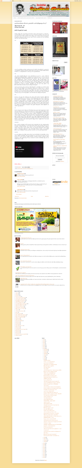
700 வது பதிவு (17, 331)
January (45, 441)
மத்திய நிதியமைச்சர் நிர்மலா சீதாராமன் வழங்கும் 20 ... (52, 381)
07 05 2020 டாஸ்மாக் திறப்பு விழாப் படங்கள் (50, 389)
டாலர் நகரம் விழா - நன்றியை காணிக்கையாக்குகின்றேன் (57, 123)
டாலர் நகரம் (17, 309)
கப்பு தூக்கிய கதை (56, 106)
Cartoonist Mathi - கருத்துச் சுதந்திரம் (49, 400)
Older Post (47, 196)
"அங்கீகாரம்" (50, 17)
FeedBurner (62, 161)
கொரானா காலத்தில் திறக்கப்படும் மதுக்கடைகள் (51, 392)
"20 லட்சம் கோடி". (46, 385)
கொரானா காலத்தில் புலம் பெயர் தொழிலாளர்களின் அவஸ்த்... (52, 388)
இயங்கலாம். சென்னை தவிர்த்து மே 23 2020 (50, 371)
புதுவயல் (16, 312)
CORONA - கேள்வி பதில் (47, 378)
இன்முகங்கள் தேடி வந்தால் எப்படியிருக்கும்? (50, 434)
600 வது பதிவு (17, 330)
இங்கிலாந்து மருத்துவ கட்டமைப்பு (48, 407)
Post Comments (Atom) (23, 198)
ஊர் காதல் (21, 243)
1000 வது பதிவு (17, 319)
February (45, 440)
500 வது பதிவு (17, 326)
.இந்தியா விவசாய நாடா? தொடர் (20, 308)
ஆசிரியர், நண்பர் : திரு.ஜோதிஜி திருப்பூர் (49, 372)
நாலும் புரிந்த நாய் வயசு (23, 278)
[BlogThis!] (26, 167)
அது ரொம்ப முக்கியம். (47, 402)
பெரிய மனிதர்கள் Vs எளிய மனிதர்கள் (58, 117)
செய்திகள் (17, 295)
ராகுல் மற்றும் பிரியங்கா (47, 367)
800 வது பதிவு (17, 332)
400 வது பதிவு (17, 323)
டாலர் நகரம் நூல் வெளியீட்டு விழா (20, 297)
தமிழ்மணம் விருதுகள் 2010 (19, 317)
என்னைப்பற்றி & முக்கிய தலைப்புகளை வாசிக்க (26, 17)
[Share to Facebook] (28, 167)
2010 (44, 455)
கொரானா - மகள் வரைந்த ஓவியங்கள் (49, 361)
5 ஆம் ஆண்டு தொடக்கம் (19, 325)
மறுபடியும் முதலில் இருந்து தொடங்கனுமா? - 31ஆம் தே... (52, 382)
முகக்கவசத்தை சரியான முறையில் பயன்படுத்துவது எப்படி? (52, 431)
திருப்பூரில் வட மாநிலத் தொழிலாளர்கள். (49, 425)
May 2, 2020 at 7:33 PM (21, 186)
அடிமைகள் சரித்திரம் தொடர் (19, 302)
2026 (44, 339)
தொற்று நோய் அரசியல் (47, 360)
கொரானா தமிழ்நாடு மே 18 (48, 379)
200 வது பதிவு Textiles (18, 320)
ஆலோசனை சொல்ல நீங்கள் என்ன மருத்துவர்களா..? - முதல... (53, 428)
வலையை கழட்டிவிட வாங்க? (57, 128)
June (45, 357)
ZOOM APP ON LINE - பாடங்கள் (49, 417)
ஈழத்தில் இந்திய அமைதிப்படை (19, 301)
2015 (44, 448)
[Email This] (24, 167)
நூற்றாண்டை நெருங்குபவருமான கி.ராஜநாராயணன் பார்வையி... (53, 421)
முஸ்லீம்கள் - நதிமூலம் (56, 112)
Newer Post (17, 196)
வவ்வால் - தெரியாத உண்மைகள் (25, 255)
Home (15, 17)
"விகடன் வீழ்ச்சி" (46, 368)
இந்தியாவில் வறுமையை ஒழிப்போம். (49, 365)
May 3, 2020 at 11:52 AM (21, 192)
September (46, 353)
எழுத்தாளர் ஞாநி (17, 335)
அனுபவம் (16, 292)
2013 (44, 451)
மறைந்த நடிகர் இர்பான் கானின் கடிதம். (49, 374)
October (45, 352)
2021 (44, 346)
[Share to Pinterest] (29, 167)
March (45, 438)
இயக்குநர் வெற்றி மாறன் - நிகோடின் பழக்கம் (50, 375)
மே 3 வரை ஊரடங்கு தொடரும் (48, 427)
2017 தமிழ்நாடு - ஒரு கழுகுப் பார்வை (25, 266)
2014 (44, 450)
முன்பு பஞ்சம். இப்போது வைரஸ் (48, 409)
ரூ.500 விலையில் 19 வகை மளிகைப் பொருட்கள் (51, 420)
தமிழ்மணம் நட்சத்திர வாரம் (19, 306)
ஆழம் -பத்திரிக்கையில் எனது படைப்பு (20, 314)
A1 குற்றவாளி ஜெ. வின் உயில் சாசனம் (25, 237)
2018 (44, 444)
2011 (44, 454)
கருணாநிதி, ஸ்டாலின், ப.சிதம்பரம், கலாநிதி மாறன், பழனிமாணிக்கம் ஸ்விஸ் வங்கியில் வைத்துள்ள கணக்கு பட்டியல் (37, 284)
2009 (44, 457)
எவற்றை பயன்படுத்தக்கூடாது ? (48, 396)
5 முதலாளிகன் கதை (18, 313)
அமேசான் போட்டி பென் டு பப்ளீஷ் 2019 (21, 334)
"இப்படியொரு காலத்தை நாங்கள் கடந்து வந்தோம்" (51, 414)
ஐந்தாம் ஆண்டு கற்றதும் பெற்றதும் (20, 315)
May (44, 359)
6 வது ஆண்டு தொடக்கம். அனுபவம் (20, 329)
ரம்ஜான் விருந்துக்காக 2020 (48, 403)
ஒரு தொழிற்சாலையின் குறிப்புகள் (20, 300)
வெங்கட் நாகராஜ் (19, 179)
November (45, 350)
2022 (44, 345)
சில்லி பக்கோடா (46, 432)
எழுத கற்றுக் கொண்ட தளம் (41, 17)
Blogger (45, 460)
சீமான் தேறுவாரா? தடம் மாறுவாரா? (58, 101)
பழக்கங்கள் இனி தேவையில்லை (48, 399)
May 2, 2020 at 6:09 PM (21, 176)
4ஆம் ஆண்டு (17, 324)
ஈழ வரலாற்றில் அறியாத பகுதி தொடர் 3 (21, 303)
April (45, 437)
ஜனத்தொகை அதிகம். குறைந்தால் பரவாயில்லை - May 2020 (52, 393)
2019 (44, 443)
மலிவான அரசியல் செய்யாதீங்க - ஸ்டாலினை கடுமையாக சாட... (53, 416)
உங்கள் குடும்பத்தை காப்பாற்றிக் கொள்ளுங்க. (50, 395)
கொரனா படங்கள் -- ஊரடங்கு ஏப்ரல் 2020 (50, 418)
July (44, 356)
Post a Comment (18, 194)
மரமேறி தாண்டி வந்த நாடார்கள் (24, 249)
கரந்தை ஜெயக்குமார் (20, 189)
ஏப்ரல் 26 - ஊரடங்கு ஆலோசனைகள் (49, 410)
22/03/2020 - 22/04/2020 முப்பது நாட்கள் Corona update (52, 424)
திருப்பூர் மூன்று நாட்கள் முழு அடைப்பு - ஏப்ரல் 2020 (51, 413)
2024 (44, 342)
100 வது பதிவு (17, 318)
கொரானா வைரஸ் (19, 168)
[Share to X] (27, 167)
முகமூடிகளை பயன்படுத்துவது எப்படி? (28, 168)
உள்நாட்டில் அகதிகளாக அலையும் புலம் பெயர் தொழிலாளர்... (52, 386)
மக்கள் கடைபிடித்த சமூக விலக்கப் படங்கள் (50, 411)
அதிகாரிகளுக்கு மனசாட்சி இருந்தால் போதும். (50, 364)
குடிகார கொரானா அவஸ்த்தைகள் (48, 363)
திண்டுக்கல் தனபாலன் (20, 173)
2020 (44, 348)
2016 (44, 447)
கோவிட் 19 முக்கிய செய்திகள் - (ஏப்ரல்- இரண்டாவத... (51, 435)
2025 (44, 341)
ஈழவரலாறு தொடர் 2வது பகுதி (19, 307)
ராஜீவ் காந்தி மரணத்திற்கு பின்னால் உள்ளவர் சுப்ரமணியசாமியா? (24, 275)
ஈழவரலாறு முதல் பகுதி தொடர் (19, 298)
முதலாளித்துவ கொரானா (47, 406)
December (45, 349)
